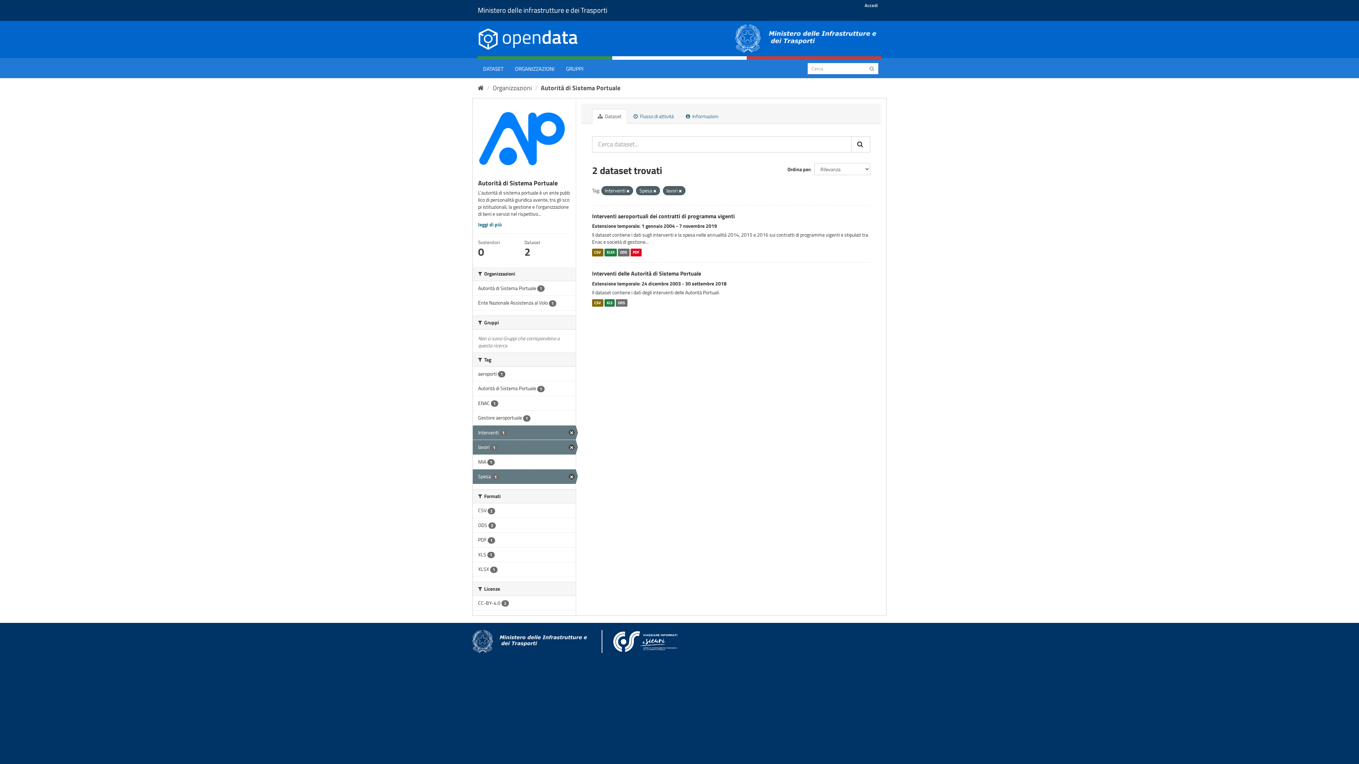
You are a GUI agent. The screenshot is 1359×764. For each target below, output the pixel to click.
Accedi (871, 5)
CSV (597, 252)
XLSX (611, 252)
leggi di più (490, 224)
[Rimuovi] (628, 191)
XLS (610, 303)
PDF (636, 252)
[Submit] (872, 68)
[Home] (481, 88)
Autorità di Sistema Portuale (580, 88)
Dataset (493, 69)
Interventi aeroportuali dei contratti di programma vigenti (663, 216)
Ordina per (798, 169)
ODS (623, 252)
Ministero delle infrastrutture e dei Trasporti (542, 10)
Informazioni (704, 116)
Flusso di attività (656, 116)
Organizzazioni (535, 69)
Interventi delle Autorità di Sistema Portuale (646, 273)
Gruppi (575, 69)
